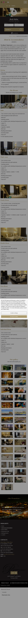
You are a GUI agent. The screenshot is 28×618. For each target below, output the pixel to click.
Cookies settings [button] (14, 313)
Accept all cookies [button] (14, 316)
